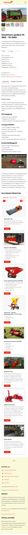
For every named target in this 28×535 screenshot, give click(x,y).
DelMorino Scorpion (9, 404)
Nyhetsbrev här (14, 486)
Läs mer (7, 228)
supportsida (6, 510)
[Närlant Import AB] (8, 3)
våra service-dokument (16, 77)
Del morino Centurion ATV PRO (12, 341)
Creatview (16, 490)
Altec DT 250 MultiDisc (10, 247)
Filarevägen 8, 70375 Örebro (11, 476)
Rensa (19, 51)
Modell (3, 51)
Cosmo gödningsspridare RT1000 (13, 280)
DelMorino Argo (8, 371)
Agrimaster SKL (8, 219)
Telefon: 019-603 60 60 (10, 470)
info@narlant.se (8, 473)
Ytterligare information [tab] (16, 81)
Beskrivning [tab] (6, 81)
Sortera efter (5, 197)
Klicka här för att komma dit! (8, 514)
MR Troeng (10, 490)
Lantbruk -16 (5, 527)
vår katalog (11, 74)
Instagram (6, 482)
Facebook (6, 479)
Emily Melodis (8, 439)
